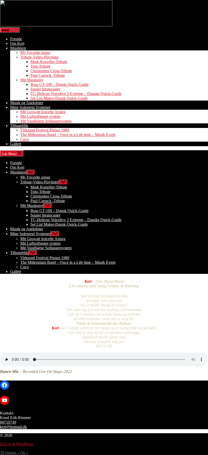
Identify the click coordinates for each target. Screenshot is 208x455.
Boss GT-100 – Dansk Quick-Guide (59, 84)
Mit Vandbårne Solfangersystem (46, 121)
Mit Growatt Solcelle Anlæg (42, 112)
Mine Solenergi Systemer (30, 107)
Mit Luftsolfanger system (40, 116)
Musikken (18, 48)
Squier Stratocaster (45, 89)
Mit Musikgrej (31, 80)
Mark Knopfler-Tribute (48, 62)
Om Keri (17, 43)
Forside (16, 39)
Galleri (15, 144)
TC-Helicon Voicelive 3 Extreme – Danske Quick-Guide (76, 93)
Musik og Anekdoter (26, 103)
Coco (24, 139)
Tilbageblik (19, 125)
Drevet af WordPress (16, 444)
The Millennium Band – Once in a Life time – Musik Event (67, 134)
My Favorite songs (35, 52)
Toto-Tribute (40, 66)
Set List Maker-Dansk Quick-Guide (59, 98)
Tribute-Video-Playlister (39, 57)
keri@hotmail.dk (13, 427)
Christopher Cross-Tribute (51, 71)
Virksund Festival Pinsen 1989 (44, 130)
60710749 (8, 422)
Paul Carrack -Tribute (47, 75)
